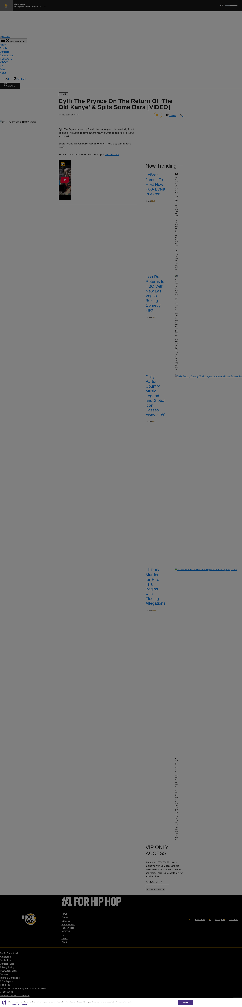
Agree (185, 1002)
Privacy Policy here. (19, 1004)
